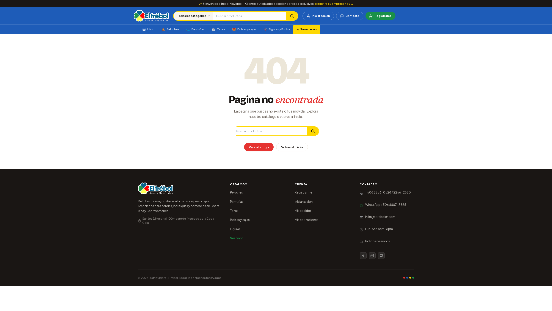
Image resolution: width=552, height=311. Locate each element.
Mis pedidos (303, 211)
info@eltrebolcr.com (380, 217)
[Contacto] (381, 255)
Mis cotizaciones (306, 220)
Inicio (150, 29)
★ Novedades (307, 29)
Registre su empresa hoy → (334, 3)
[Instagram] (372, 255)
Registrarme (303, 192)
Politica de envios (377, 241)
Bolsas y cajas (244, 29)
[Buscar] (292, 16)
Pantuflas (195, 29)
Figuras (235, 229)
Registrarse (383, 15)
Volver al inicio (292, 147)
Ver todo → (238, 238)
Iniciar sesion (321, 15)
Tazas (218, 29)
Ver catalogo (259, 147)
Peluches (170, 29)
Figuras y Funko (276, 29)
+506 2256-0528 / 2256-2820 (388, 192)
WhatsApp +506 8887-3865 (385, 204)
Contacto (352, 15)
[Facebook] (363, 255)
